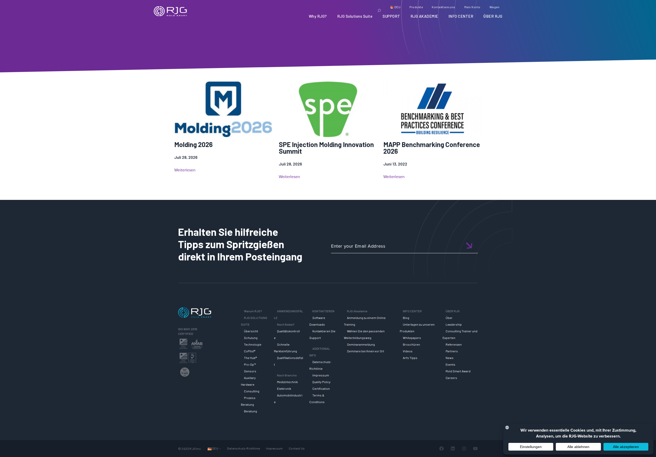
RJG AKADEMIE (424, 16)
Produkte (416, 7)
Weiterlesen (185, 170)
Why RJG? (318, 16)
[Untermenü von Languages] (220, 448)
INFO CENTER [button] (461, 16)
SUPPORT (391, 16)
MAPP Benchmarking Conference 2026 (431, 147)
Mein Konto (472, 7)
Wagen (494, 7)
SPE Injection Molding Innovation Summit (326, 147)
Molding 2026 (193, 144)
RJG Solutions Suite (355, 16)
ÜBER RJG (493, 16)
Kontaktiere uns (443, 7)
